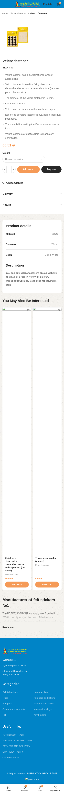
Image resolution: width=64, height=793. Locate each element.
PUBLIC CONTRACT (13, 735)
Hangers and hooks (44, 703)
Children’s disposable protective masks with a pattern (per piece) (15, 564)
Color (5, 152)
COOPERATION (10, 757)
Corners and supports (13, 709)
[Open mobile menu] (4, 4)
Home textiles (41, 692)
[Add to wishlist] (28, 310)
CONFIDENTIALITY (12, 751)
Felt (4, 715)
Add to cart (28, 169)
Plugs (5, 698)
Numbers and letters (44, 698)
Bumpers (7, 703)
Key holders (40, 715)
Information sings (43, 709)
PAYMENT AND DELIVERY (16, 746)
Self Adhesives (10, 692)
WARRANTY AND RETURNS (17, 740)
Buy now (51, 169)
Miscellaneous (19, 13)
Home (5, 13)
